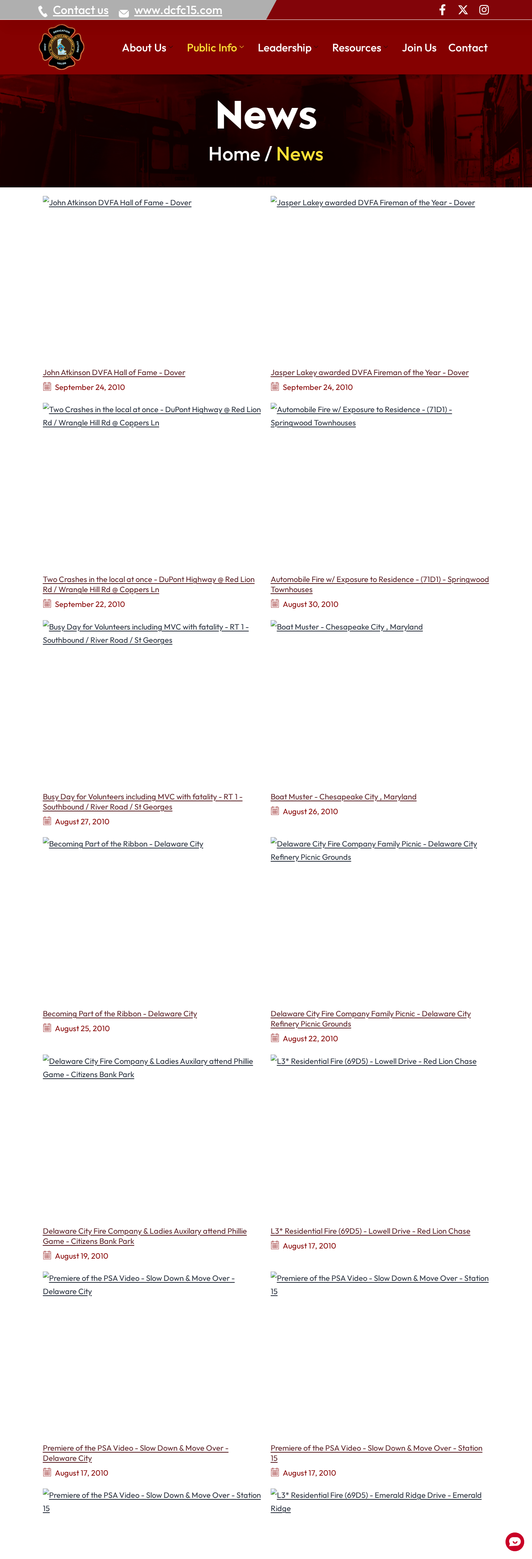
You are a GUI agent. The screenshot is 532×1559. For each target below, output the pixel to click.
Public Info (212, 47)
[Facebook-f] (442, 9)
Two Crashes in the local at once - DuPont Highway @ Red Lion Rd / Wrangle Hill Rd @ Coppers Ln (149, 584)
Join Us (419, 47)
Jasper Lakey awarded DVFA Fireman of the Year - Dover (370, 372)
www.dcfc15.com (178, 9)
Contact (468, 47)
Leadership (285, 47)
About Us (144, 47)
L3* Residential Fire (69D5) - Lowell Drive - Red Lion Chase (370, 1231)
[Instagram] (484, 9)
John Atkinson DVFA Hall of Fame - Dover (114, 372)
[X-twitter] (463, 9)
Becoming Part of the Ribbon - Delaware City (120, 1013)
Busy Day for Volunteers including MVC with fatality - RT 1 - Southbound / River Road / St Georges (143, 801)
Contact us (81, 9)
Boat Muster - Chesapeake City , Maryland (344, 796)
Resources (356, 47)
